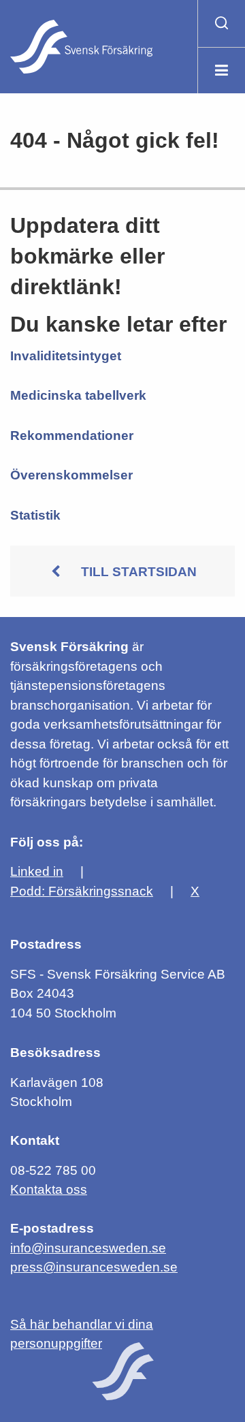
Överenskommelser (71, 475)
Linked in (36, 871)
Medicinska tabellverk (78, 395)
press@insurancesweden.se (94, 1267)
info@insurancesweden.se (88, 1248)
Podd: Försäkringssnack (81, 891)
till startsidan (139, 572)
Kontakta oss (48, 1189)
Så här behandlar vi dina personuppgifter (81, 1334)
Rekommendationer (71, 435)
